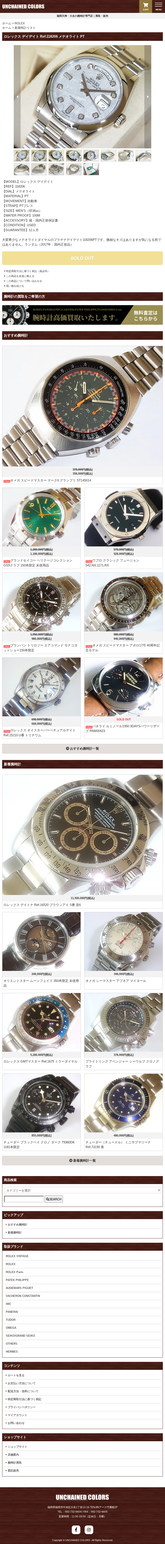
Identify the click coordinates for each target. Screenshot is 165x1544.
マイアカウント (17, 1415)
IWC (8, 1304)
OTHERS (11, 1343)
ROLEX (20, 23)
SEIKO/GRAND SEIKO (20, 1335)
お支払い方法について (21, 1383)
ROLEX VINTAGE (17, 1256)
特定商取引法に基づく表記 (24, 1399)
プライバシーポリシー (21, 1407)
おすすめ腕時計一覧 (84, 748)
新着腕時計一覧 (84, 1160)
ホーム (6, 23)
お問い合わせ (15, 1423)
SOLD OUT (82, 258)
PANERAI (12, 1311)
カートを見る (15, 1375)
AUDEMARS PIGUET (19, 1288)
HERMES (12, 1351)
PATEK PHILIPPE (17, 1280)
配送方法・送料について (22, 1391)
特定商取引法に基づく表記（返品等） (27, 271)
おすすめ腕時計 (17, 1224)
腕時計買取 (14, 1462)
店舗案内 (13, 1454)
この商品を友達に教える (19, 276)
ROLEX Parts (14, 1272)
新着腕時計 (14, 1232)
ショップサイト (17, 1446)
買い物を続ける (14, 286)
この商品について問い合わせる (23, 281)
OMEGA (11, 1327)
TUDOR (10, 1319)
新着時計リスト (25, 27)
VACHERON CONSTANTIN (23, 1296)
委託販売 (13, 1470)
